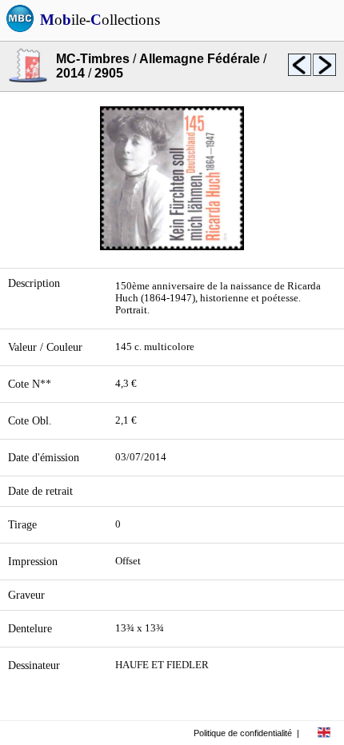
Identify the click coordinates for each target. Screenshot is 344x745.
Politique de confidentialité (243, 733)
